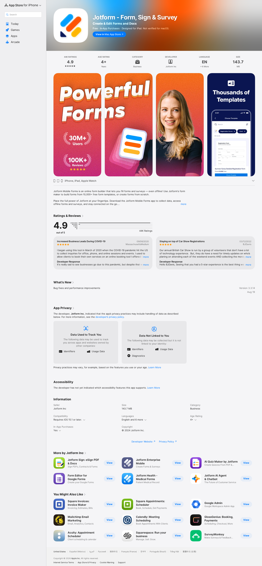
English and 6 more (132, 419)
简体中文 (114, 552)
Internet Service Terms (63, 563)
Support (121, 563)
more (183, 204)
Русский (102, 552)
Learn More (154, 367)
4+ (191, 419)
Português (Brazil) (158, 552)
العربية (91, 552)
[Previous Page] (49, 125)
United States (59, 552)
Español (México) (78, 552)
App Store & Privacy (87, 563)
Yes (55, 430)
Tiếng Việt (174, 552)
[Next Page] (258, 125)
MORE (146, 256)
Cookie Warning (107, 563)
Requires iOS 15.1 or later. (67, 419)
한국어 (143, 552)
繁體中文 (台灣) (189, 552)
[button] (23, 24)
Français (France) (129, 552)
